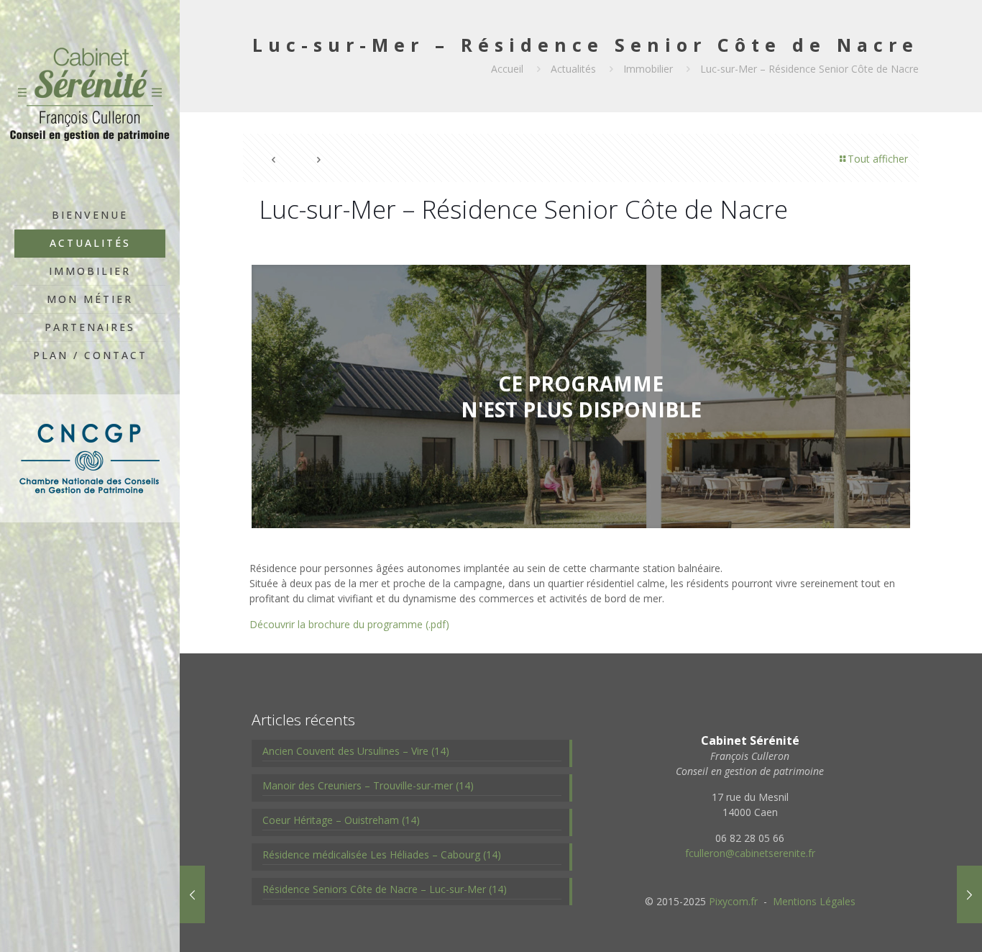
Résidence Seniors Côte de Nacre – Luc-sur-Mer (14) (384, 889)
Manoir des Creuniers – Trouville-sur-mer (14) (368, 785)
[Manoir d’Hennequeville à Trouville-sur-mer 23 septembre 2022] (192, 894)
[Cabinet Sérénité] (90, 101)
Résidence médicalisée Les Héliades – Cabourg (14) (381, 854)
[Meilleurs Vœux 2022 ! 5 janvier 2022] (969, 894)
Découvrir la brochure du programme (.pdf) (349, 624)
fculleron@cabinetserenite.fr (750, 853)
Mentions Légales (814, 901)
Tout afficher (878, 159)
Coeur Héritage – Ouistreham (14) (341, 820)
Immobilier (648, 69)
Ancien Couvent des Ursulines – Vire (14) (355, 751)
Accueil (507, 69)
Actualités (573, 69)
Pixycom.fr (733, 901)
